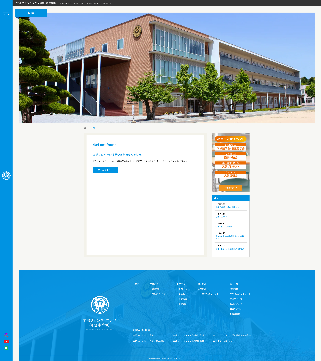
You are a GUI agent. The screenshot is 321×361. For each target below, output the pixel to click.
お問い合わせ (236, 304)
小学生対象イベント (209, 293)
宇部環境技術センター (223, 341)
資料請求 (234, 288)
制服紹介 (183, 304)
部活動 (182, 293)
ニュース (234, 283)
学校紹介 (154, 283)
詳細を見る (230, 187)
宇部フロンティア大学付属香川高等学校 (232, 335)
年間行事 (183, 288)
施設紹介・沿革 (159, 293)
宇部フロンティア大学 (143, 335)
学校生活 (181, 283)
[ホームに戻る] (6, 175)
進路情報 (202, 283)
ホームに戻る (104, 169)
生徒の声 (183, 298)
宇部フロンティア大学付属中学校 (36, 3)
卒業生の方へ (236, 309)
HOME (136, 283)
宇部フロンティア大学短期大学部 (188, 335)
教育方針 (156, 288)
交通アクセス (236, 298)
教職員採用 (235, 314)
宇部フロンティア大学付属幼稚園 (188, 341)
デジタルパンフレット (240, 293)
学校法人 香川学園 (141, 329)
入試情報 (202, 288)
